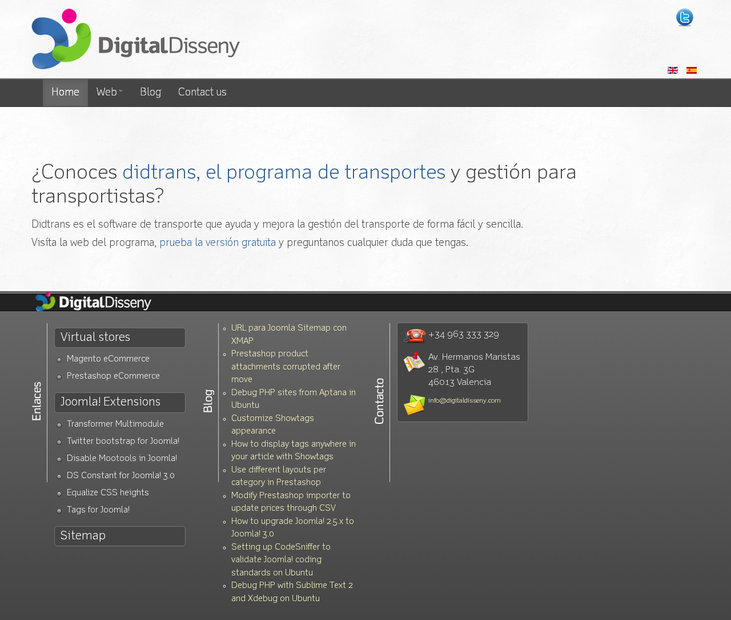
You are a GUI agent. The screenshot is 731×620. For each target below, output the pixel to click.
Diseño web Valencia (135, 40)
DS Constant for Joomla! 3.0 (121, 476)
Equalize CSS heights (108, 493)
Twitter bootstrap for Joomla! (123, 442)
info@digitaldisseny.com (464, 401)
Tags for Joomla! (98, 510)
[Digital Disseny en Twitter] (685, 18)
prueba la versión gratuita (217, 243)
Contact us (202, 93)
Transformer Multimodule (115, 424)
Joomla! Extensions (110, 402)
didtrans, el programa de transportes (283, 173)
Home (65, 93)
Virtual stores (95, 338)
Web (107, 93)
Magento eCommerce (108, 359)
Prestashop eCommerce (113, 376)
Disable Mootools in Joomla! (122, 459)
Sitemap (83, 536)
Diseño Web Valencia (102, 302)
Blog (150, 93)
